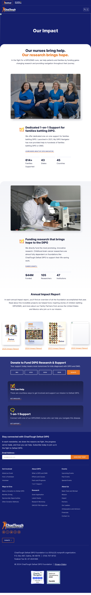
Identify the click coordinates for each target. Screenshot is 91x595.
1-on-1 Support (37, 484)
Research (35, 490)
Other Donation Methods (10, 502)
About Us (65, 487)
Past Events (66, 477)
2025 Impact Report (10, 349)
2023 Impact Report (56, 348)
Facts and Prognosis (39, 480)
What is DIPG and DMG (39, 473)
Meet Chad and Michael (70, 491)
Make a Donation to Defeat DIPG (13, 491)
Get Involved (7, 469)
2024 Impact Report (33, 348)
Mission (64, 494)
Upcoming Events (68, 473)
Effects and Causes (38, 477)
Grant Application (38, 494)
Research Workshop (38, 502)
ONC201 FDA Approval (39, 505)
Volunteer (5, 480)
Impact (64, 498)
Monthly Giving (7, 494)
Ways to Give (7, 487)
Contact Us (65, 516)
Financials (65, 512)
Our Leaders (66, 505)
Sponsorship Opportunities (11, 498)
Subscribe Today (80, 457)
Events (64, 469)
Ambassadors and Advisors (71, 509)
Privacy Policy (60, 564)
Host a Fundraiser (8, 477)
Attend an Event (7, 473)
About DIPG (36, 469)
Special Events (67, 480)
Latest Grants (36, 498)
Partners (64, 502)
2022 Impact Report (79, 348)
